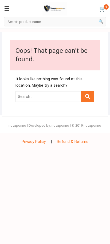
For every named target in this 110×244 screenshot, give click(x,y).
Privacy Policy (34, 141)
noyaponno (17, 125)
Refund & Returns (72, 141)
